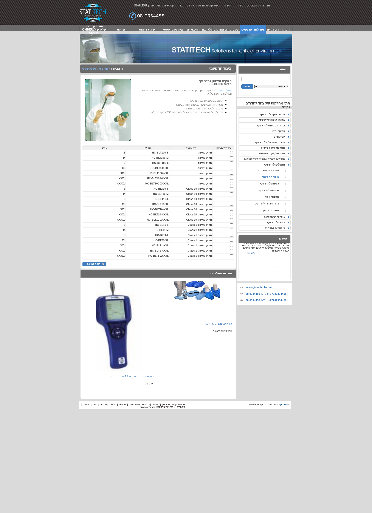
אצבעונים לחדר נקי (270, 170)
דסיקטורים (279, 131)
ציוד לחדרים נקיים (253, 29)
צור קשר (155, 5)
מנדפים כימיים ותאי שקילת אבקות (265, 159)
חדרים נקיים (178, 404)
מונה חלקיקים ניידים (273, 147)
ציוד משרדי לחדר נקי (269, 203)
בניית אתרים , (270, 404)
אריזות (121, 29)
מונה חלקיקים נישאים (272, 153)
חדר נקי (265, 5)
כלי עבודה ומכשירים (199, 29)
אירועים (122, 404)
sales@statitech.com (259, 287)
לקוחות (112, 404)
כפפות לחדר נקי (272, 183)
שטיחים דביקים (272, 210)
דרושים (146, 404)
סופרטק (284, 404)
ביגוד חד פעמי (273, 176)
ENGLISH (140, 5)
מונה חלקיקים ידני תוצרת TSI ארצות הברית (132, 376)
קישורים (181, 407)
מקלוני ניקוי (274, 196)
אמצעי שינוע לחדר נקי (272, 119)
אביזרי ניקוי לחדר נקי (273, 114)
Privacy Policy (147, 407)
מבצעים (252, 5)
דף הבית (118, 68)
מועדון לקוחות (90, 404)
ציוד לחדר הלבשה (275, 216)
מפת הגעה (134, 404)
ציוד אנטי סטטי (173, 29)
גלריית (239, 5)
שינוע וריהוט (147, 29)
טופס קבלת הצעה (209, 5)
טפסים (103, 404)
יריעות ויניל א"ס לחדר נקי (270, 142)
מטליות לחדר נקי (271, 190)
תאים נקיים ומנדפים (226, 29)
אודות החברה (186, 5)
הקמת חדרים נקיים (279, 29)
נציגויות (156, 404)
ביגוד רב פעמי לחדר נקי (271, 125)
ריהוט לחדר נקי (276, 222)
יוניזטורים (280, 136)
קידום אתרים (256, 404)
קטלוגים (169, 5)
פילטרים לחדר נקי (275, 228)
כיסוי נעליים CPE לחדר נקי (218, 324)
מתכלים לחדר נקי (275, 164)
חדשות (228, 5)
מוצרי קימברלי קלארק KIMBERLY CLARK (94, 29)
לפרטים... (250, 249)
